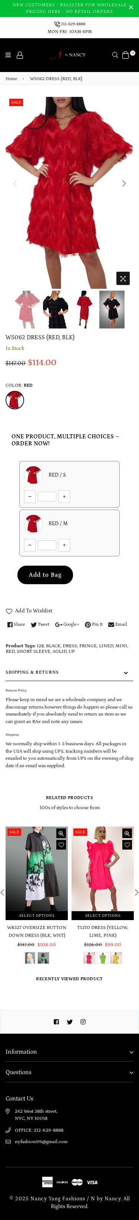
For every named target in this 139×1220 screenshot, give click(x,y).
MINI (121, 646)
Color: (19, 385)
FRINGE (88, 646)
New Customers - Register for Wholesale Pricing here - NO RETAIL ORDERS (70, 8)
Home (11, 78)
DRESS (70, 646)
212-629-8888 (72, 24)
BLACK (53, 646)
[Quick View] (61, 833)
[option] (69, 193)
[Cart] (125, 55)
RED (10, 651)
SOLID (59, 651)
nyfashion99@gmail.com (41, 1142)
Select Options (36, 915)
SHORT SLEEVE (33, 651)
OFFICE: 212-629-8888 (39, 1130)
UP (72, 651)
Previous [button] (14, 183)
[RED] (15, 400)
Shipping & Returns (32, 672)
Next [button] (124, 183)
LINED (106, 646)
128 (40, 646)
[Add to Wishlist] (61, 845)
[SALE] (37, 873)
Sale (16, 102)
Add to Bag (45, 575)
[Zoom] (123, 278)
